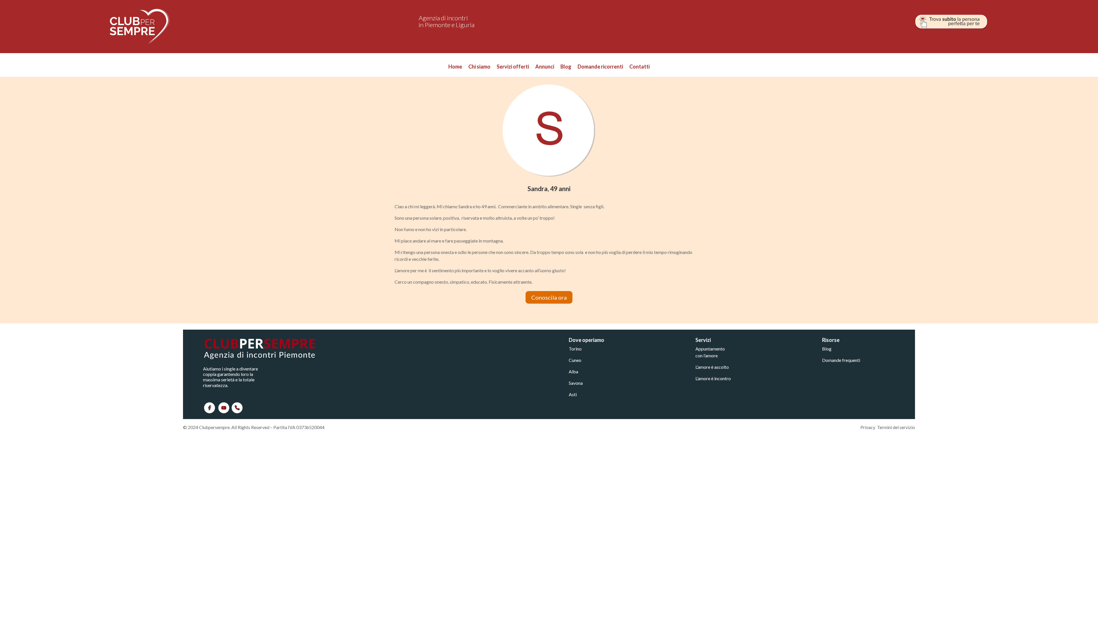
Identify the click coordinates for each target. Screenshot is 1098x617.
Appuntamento (710, 348)
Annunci (544, 67)
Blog (565, 67)
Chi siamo (479, 67)
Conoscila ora (549, 297)
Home (455, 67)
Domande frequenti (841, 360)
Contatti (639, 67)
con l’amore (706, 355)
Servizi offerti (513, 67)
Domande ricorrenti (600, 67)
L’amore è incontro (713, 378)
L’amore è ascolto (712, 367)
